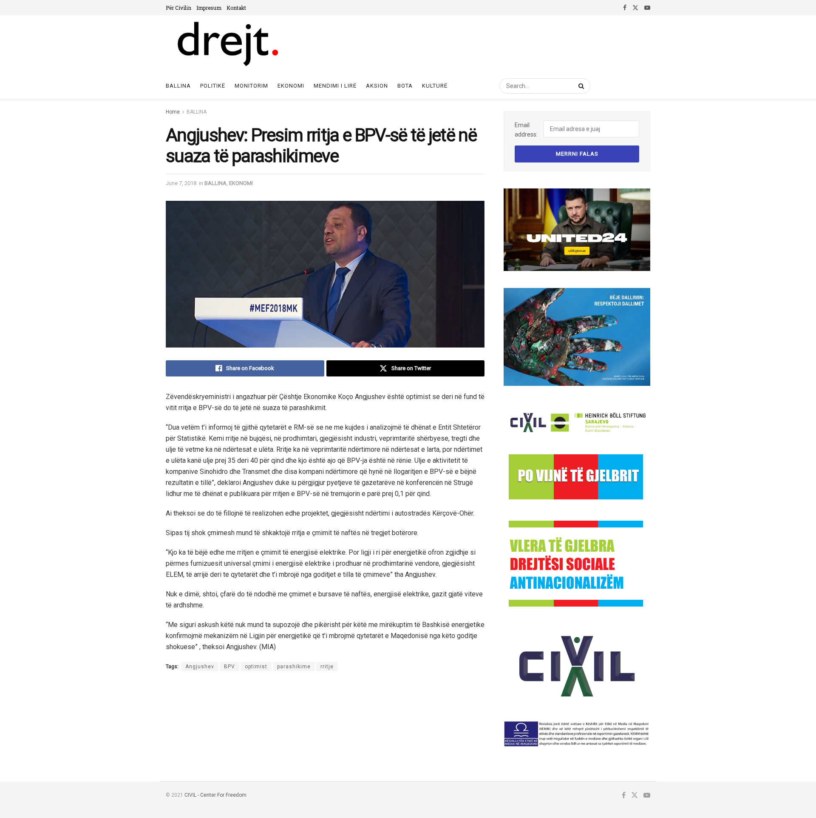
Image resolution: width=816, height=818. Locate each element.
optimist (256, 667)
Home (173, 112)
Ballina (178, 86)
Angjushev (199, 667)
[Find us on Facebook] (624, 7)
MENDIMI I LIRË (335, 86)
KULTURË (435, 86)
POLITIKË (212, 86)
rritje (327, 667)
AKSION (377, 86)
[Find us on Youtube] (647, 7)
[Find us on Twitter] (635, 7)
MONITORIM (251, 86)
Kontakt (236, 7)
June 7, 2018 (181, 183)
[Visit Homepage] (227, 44)
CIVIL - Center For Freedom (215, 795)
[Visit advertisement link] (577, 229)
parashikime (294, 667)
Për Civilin (178, 7)
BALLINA (197, 112)
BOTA (405, 86)
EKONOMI (291, 86)
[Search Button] (579, 86)
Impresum (208, 7)
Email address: (526, 130)
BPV (229, 667)
